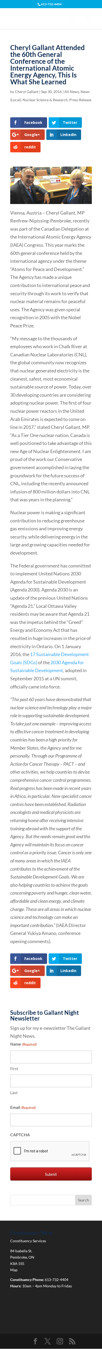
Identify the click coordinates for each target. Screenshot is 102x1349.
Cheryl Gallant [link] (26, 91)
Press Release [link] (80, 100)
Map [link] (14, 1270)
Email (23, 1107)
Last (14, 1092)
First (14, 1068)
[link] (28, 122)
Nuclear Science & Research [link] (45, 100)
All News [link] (71, 91)
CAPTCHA (20, 1134)
